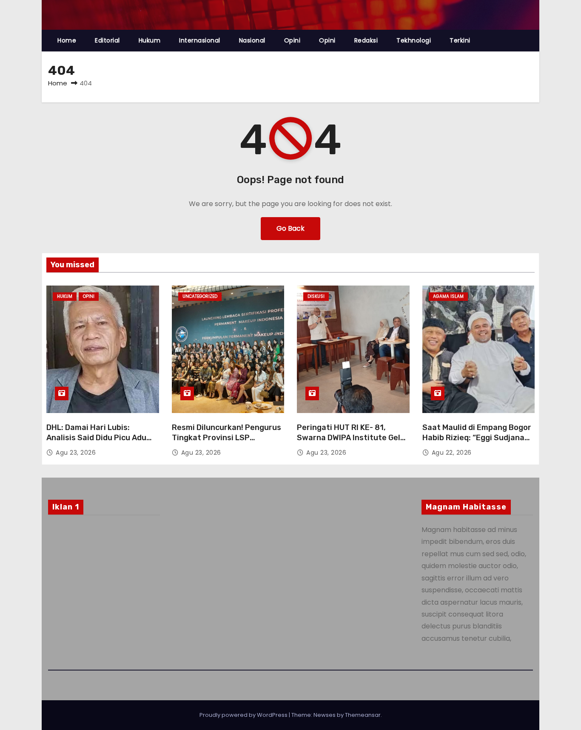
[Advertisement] (104, 590)
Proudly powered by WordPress (244, 715)
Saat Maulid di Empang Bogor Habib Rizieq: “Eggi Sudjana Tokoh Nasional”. (476, 438)
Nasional (252, 40)
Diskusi (316, 296)
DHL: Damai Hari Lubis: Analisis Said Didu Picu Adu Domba (96, 438)
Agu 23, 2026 (76, 452)
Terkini (460, 40)
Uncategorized (199, 296)
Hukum (150, 40)
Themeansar (363, 715)
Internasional (199, 40)
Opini (292, 40)
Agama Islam (448, 296)
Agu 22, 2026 (452, 452)
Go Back (290, 228)
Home (66, 40)
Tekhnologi (413, 40)
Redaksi (366, 40)
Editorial (107, 40)
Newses (324, 715)
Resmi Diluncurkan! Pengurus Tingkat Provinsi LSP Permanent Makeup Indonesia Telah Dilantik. (227, 443)
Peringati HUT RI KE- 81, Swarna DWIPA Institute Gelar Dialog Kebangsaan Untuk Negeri (352, 443)
